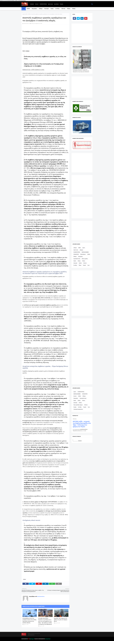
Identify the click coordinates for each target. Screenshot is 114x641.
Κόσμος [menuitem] (68, 8)
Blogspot (32, 638)
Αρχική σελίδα (24, 14)
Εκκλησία (32, 4)
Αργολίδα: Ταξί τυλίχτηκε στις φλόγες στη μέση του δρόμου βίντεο (60, 620)
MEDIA (79, 247)
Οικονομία (75, 263)
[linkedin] (82, 18)
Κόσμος (79, 260)
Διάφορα (81, 249)
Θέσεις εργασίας (85, 258)
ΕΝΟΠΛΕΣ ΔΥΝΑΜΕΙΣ (85, 252)
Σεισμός (61, 4)
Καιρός (75, 260)
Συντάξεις (75, 265)
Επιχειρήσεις (80, 256)
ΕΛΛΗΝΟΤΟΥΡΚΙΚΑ (43, 4)
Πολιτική (84, 263)
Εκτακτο (36, 4)
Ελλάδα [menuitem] (28, 8)
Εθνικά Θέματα (83, 254)
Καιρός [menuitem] (52, 8)
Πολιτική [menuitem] (63, 8)
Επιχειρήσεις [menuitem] (34, 8)
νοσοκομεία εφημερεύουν (78, 409)
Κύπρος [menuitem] (73, 8)
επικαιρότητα (47, 638)
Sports (83, 247)
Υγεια (88, 265)
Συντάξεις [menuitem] (57, 8)
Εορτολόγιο (56, 4)
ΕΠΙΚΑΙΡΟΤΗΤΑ (76, 254)
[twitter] (78, 18)
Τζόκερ (80, 265)
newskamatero (26, 23)
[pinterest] (85, 18)
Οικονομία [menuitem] (46, 8)
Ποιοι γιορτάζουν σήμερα (78, 404)
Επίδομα (75, 256)
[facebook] (74, 18)
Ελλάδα (29, 14)
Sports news (50, 4)
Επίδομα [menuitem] (40, 8)
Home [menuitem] (23, 8)
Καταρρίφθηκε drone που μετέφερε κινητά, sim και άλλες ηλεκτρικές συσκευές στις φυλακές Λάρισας (29, 620)
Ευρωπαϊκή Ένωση (77, 258)
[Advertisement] (83, 33)
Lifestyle (75, 247)
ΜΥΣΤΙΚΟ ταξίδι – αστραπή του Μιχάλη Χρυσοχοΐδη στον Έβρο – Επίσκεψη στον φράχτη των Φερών (82, 424)
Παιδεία (80, 263)
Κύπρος (83, 260)
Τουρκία (84, 265)
